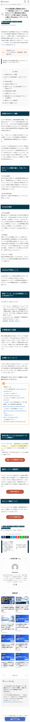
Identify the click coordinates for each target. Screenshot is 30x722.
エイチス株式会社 (11, 52)
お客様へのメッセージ (11, 93)
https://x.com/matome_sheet (10, 417)
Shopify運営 (20, 21)
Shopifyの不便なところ (11, 84)
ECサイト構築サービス (11, 103)
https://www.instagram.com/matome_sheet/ (14, 421)
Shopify (14, 530)
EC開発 (4, 21)
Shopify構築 (14, 21)
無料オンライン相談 (17, 715)
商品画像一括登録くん (15, 321)
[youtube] (16, 585)
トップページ (5, 715)
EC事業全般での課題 (10, 91)
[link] (14, 585)
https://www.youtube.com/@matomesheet (14, 406)
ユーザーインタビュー (5, 23)
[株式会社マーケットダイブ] (5, 1)
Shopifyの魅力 (8, 81)
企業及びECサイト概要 (11, 74)
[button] (3, 537)
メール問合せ (25, 715)
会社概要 (10, 715)
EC (3, 530)
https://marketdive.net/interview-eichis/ (12, 702)
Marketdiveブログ (8, 530)
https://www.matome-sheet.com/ (11, 395)
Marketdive (15, 572)
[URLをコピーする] (26, 537)
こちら (8, 62)
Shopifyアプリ (9, 21)
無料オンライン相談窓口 (11, 100)
